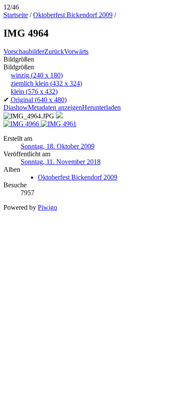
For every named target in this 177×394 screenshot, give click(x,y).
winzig (37, 75)
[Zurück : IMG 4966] (22, 123)
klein (34, 91)
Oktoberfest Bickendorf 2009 (73, 15)
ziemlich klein (46, 83)
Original (39, 99)
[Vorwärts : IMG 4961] (58, 123)
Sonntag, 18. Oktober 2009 (58, 146)
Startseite (15, 15)
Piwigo (47, 207)
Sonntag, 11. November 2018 (61, 161)
